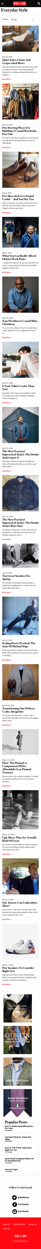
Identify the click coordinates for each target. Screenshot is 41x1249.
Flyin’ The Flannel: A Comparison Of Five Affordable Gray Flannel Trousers (16, 767)
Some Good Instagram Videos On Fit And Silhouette (19, 1160)
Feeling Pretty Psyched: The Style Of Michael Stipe (18, 645)
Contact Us (32, 1224)
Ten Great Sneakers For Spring (16, 577)
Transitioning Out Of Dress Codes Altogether (18, 710)
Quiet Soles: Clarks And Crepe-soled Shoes (16, 61)
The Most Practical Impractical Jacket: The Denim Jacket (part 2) (20, 454)
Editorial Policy (19, 1224)
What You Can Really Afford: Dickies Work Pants (19, 257)
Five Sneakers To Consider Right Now (18, 969)
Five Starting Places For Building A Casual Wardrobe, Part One (19, 131)
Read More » (7, 79)
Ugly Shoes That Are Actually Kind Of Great (19, 839)
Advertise (6, 1228)
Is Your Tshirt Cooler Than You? (18, 387)
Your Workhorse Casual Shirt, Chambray (20, 322)
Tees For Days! (11, 1169)
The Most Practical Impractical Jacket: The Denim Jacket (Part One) (20, 522)
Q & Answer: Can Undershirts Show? (19, 904)
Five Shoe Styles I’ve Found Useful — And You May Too (18, 197)
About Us (6, 1224)
